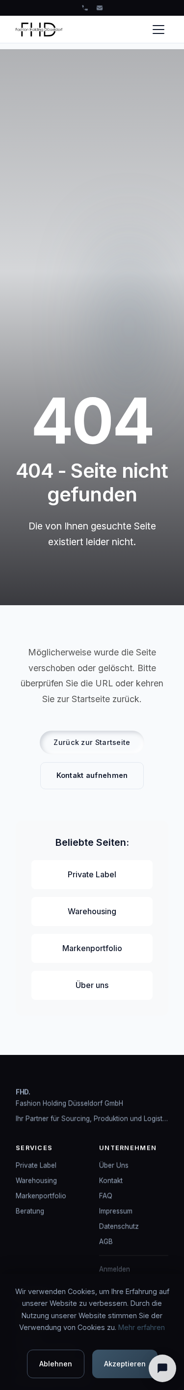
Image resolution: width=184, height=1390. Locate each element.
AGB (106, 1242)
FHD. (23, 1092)
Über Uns (114, 1165)
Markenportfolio (92, 948)
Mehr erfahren (141, 1327)
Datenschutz (119, 1226)
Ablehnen (55, 1363)
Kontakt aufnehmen (92, 775)
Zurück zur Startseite (91, 742)
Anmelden (114, 1269)
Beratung (30, 1211)
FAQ (105, 1196)
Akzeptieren (125, 1363)
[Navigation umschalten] (158, 29)
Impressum (115, 1211)
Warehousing (92, 911)
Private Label (92, 874)
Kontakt (111, 1180)
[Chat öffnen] (162, 1368)
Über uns (92, 985)
